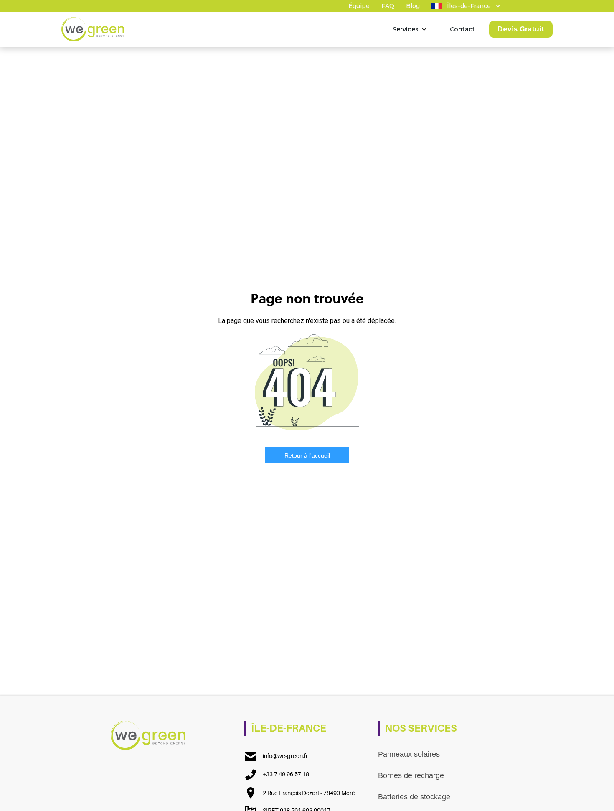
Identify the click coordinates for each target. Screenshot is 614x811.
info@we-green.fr (285, 755)
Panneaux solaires (409, 754)
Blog (413, 6)
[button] (463, 6)
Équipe (359, 6)
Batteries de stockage (414, 797)
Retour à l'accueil (307, 455)
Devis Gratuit (520, 29)
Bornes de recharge (411, 775)
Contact (462, 29)
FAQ (387, 6)
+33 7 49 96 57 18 (286, 774)
